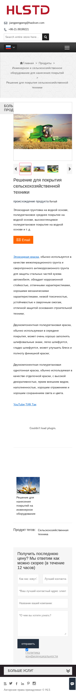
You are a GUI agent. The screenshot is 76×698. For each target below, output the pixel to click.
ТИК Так (31, 404)
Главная (27, 63)
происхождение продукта (31, 201)
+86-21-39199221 (19, 29)
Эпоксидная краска (26, 256)
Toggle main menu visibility (67, 47)
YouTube (19, 404)
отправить (28, 643)
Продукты (45, 63)
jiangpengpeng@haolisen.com (26, 22)
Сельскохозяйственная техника (53, 532)
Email (23, 239)
